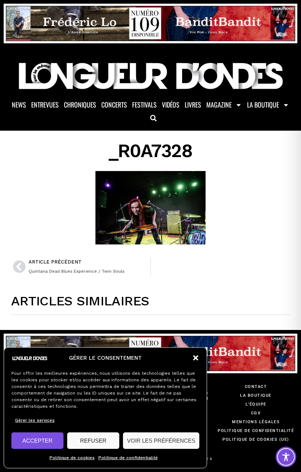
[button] (195, 358)
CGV (256, 413)
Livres (193, 104)
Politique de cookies (72, 457)
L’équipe (256, 404)
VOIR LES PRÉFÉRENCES (161, 440)
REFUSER (93, 440)
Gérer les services (35, 420)
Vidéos (170, 104)
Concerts (114, 104)
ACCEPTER (37, 440)
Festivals (144, 104)
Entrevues (45, 104)
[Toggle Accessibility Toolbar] (285, 456)
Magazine (219, 104)
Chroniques (80, 104)
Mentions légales (256, 422)
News (19, 104)
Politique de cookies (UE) (255, 439)
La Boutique (263, 104)
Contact (256, 386)
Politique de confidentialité (128, 457)
